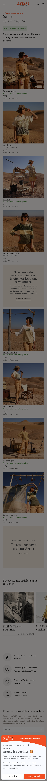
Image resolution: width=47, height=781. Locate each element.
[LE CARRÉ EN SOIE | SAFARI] (23, 492)
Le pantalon (8, 406)
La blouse (7, 145)
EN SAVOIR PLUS (24, 553)
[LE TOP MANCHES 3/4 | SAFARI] (23, 231)
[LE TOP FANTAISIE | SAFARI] (23, 330)
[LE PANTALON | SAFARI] (23, 384)
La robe (6, 199)
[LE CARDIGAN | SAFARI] (23, 438)
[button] (4, 4)
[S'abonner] (41, 729)
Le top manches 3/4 (11, 253)
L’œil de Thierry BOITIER (12, 628)
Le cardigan (8, 461)
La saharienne (9, 91)
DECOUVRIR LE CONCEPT (23, 299)
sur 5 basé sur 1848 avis (25, 656)
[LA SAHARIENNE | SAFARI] (23, 68)
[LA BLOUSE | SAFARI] (23, 122)
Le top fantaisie (10, 352)
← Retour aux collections (13, 13)
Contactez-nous (20, 695)
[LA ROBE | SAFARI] (23, 177)
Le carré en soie (10, 515)
